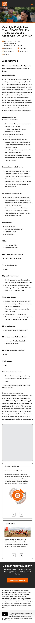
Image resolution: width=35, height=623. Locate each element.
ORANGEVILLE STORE (12, 41)
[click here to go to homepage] (4, 4)
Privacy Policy (20, 616)
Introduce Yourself (17, 580)
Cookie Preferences (20, 618)
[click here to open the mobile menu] (32, 4)
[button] (13, 514)
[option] (17, 487)
